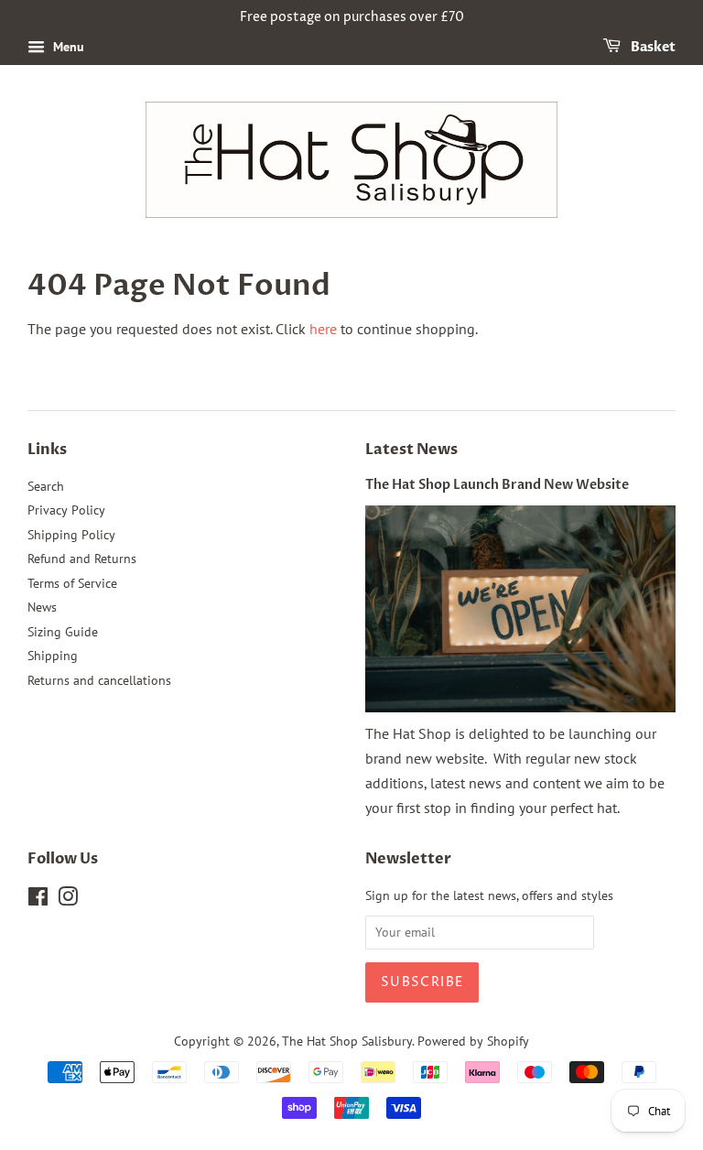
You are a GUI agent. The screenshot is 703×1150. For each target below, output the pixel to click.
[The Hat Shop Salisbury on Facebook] (38, 900)
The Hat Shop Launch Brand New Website (497, 485)
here (323, 329)
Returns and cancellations (99, 680)
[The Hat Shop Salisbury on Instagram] (68, 900)
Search (45, 486)
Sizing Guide (62, 632)
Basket (652, 47)
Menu (66, 46)
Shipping (52, 655)
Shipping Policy (71, 534)
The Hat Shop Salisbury (347, 1041)
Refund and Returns (81, 558)
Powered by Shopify (473, 1041)
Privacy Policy (66, 510)
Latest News (411, 449)
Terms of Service (72, 583)
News (42, 607)
